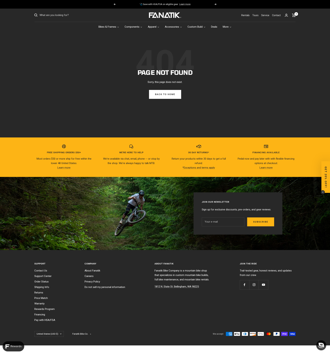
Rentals (245, 15)
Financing (39, 314)
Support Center (43, 276)
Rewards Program (44, 309)
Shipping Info (41, 287)
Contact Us (40, 270)
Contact (276, 15)
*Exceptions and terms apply (199, 167)
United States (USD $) (47, 334)
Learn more (184, 4)
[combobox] (65, 15)
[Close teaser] (323, 192)
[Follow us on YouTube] (263, 284)
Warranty (39, 303)
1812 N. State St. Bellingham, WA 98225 (177, 286)
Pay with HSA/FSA (44, 320)
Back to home (165, 94)
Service (265, 15)
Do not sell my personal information (105, 287)
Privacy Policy (92, 281)
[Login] (286, 15)
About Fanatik (92, 270)
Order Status (41, 281)
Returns (38, 292)
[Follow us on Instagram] (254, 284)
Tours (255, 15)
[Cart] (294, 15)
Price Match (41, 298)
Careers (89, 276)
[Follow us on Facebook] (244, 284)
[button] (325, 177)
